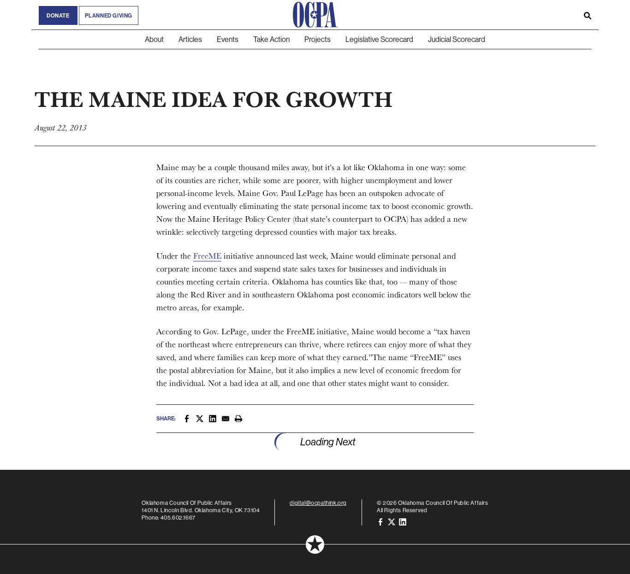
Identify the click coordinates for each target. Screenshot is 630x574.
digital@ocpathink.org (318, 502)
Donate (58, 15)
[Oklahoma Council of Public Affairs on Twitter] (391, 521)
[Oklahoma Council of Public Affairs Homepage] (315, 15)
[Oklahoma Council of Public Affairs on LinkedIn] (402, 521)
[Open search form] (587, 14)
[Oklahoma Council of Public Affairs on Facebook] (380, 521)
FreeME (207, 255)
